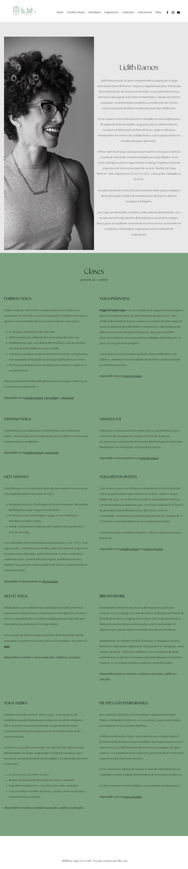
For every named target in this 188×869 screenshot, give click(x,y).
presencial (67, 398)
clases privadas (132, 376)
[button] (111, 12)
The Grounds (50, 581)
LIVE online (51, 398)
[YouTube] (178, 12)
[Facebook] (167, 12)
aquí (6, 646)
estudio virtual (33, 398)
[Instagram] (173, 12)
